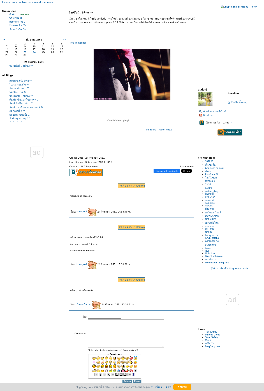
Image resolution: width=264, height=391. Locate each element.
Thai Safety (211, 332)
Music (208, 340)
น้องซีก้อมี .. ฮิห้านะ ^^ (21, 66)
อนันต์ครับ (210, 245)
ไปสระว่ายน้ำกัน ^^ (19, 84)
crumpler (209, 193)
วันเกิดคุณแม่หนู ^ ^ (19, 118)
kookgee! (82, 211)
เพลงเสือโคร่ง (212, 222)
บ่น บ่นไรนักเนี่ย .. (18, 29)
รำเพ (208, 184)
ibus (207, 250)
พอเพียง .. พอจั (17, 92)
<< (4, 39)
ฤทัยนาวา (210, 197)
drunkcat (209, 200)
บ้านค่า (209, 209)
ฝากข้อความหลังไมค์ (214, 111)
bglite (208, 248)
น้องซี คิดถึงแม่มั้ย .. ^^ (21, 103)
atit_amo (209, 228)
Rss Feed (208, 115)
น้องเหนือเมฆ (84, 304)
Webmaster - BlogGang (217, 262)
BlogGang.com (213, 346)
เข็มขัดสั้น (210, 164)
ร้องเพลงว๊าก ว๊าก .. (19, 25)
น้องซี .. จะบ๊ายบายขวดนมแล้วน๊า (26, 107)
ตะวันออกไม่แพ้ (213, 212)
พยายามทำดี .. (17, 18)
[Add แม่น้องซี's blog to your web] (230, 268)
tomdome (210, 181)
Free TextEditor (77, 42)
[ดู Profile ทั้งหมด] (237, 102)
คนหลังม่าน (211, 259)
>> (64, 39)
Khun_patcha (212, 238)
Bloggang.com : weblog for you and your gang (27, 2)
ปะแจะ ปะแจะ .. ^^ (19, 88)
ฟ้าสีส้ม (208, 232)
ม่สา (208, 188)
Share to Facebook (167, 171)
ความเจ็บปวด (212, 241)
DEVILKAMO (212, 215)
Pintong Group (212, 334)
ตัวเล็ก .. (13, 14)
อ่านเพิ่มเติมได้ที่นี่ (160, 386)
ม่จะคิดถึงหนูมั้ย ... (19, 114)
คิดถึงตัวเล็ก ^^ (17, 111)
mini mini (209, 226)
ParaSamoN (211, 174)
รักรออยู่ (209, 161)
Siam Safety (211, 337)
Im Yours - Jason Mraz (159, 129)
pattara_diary (212, 191)
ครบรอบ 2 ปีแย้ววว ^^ (20, 81)
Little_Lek (210, 253)
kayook (209, 205)
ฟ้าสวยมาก (210, 219)
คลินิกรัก (209, 343)
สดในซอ (211, 177)
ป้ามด (208, 171)
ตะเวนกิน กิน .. (17, 21)
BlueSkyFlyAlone (214, 256)
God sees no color (214, 168)
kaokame (210, 203)
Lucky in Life (211, 235)
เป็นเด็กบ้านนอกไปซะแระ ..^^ (24, 99)
